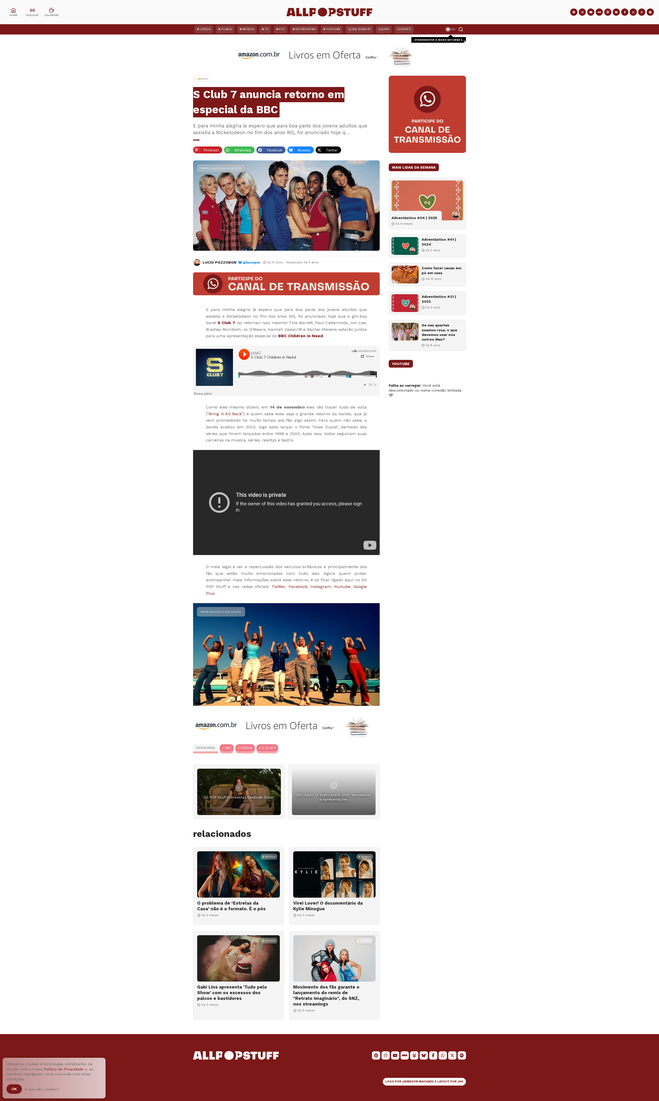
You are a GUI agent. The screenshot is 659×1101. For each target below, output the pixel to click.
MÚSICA (246, 748)
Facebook (298, 586)
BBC (228, 748)
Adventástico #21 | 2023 (439, 298)
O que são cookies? (41, 1089)
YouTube (333, 29)
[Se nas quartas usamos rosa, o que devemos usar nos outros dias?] (405, 332)
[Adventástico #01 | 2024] (405, 246)
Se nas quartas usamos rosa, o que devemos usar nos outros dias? (439, 332)
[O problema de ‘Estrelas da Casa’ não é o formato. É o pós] (238, 874)
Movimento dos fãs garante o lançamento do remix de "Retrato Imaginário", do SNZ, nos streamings (326, 995)
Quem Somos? (359, 29)
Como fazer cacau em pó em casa (441, 270)
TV (266, 29)
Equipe (383, 29)
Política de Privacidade (63, 1069)
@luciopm (251, 262)
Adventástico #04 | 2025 (414, 218)
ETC (282, 29)
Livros (205, 29)
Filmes (226, 29)
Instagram (320, 586)
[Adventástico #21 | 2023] (405, 303)
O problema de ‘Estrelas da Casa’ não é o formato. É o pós (231, 905)
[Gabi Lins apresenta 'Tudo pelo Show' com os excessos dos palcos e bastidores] (238, 958)
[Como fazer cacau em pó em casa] (405, 274)
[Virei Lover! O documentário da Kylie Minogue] (334, 874)
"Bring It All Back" (225, 413)
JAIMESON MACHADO (418, 1081)
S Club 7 (226, 322)
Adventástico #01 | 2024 (439, 241)
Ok (14, 1089)
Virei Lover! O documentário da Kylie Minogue (328, 905)
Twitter (278, 586)
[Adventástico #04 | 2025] (427, 200)
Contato (404, 29)
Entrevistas (306, 29)
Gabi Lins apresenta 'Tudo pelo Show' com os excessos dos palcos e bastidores (232, 992)
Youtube (342, 586)
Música (248, 29)
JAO (460, 1081)
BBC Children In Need (300, 335)
